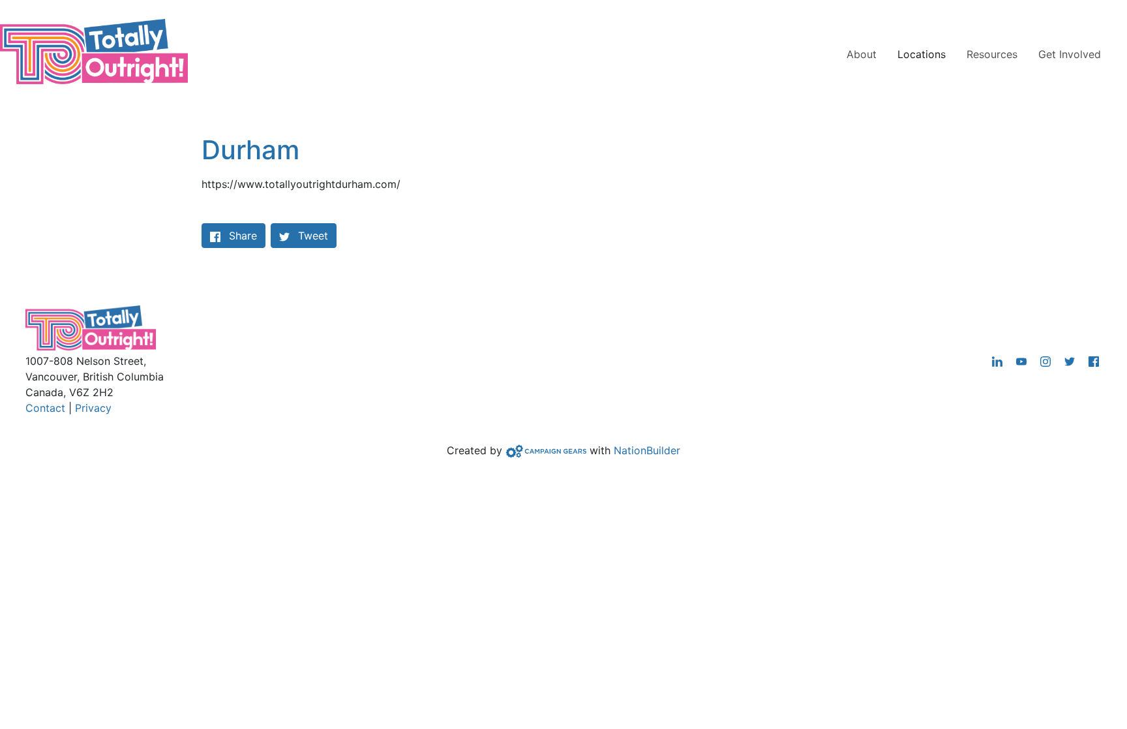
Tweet (311, 235)
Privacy (93, 407)
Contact (45, 407)
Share (247, 235)
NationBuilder (647, 450)
